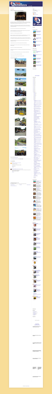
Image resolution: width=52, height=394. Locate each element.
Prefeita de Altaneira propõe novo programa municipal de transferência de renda (38, 31)
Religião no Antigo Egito (36, 157)
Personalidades (34, 314)
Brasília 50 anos (35, 120)
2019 (33, 84)
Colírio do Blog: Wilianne (36, 159)
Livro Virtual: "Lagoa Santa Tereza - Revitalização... (37, 154)
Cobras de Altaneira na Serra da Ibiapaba (37, 129)
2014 (33, 88)
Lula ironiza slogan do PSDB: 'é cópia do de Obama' (37, 152)
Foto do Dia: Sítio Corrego (36, 147)
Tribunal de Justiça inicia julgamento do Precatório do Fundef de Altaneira (38, 243)
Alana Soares (35, 13)
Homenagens (34, 313)
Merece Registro (35, 115)
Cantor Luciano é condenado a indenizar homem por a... (37, 111)
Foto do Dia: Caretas (35, 171)
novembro (35, 93)
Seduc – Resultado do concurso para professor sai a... (38, 125)
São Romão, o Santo (35, 153)
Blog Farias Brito (35, 293)
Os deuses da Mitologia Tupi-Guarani (37, 128)
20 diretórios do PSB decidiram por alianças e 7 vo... (37, 106)
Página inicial (20, 184)
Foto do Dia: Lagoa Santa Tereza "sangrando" (37, 137)
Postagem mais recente (12, 184)
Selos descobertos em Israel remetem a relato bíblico (38, 257)
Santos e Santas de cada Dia (38, 184)
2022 (33, 81)
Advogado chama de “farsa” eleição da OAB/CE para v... (37, 121)
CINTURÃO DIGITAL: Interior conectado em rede (37, 146)
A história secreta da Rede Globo (36, 158)
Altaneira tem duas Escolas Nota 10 (39, 41)
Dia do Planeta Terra (35, 119)
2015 (33, 87)
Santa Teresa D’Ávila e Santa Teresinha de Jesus (38, 188)
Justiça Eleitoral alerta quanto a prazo (37, 131)
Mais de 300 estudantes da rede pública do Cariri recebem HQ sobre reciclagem (38, 234)
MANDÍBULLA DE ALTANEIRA (36, 270)
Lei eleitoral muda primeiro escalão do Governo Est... (37, 172)
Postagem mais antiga (28, 184)
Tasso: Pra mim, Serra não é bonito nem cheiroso (37, 126)
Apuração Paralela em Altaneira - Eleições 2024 (38, 208)
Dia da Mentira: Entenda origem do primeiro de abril (37, 174)
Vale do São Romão (35, 279)
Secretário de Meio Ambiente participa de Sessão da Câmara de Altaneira (38, 38)
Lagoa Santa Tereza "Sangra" (36, 145)
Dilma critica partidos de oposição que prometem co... (37, 161)
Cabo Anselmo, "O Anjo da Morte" (37, 165)
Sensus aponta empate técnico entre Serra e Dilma (37, 138)
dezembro (35, 92)
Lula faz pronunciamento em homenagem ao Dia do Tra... (37, 100)
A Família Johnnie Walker (38, 192)
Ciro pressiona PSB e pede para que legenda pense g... (37, 155)
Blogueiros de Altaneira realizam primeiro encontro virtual (38, 252)
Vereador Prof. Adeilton (35, 251)
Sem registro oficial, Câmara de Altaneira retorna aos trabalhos (38, 65)
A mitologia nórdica (35, 162)
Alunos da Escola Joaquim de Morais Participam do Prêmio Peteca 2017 (38, 280)
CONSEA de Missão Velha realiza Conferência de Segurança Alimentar (38, 297)
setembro (34, 95)
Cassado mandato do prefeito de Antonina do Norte (37, 127)
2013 (33, 89)
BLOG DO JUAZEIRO (35, 296)
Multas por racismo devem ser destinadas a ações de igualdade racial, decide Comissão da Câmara (38, 229)
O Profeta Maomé (35, 114)
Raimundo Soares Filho (36, 14)
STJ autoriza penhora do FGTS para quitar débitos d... (37, 139)
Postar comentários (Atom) (14, 185)
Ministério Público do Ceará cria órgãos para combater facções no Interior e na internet (38, 239)
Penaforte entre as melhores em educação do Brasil (38, 285)
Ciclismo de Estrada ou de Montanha (37, 134)
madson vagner (34, 265)
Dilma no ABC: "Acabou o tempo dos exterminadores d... (37, 150)
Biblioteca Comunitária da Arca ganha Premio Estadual (37, 104)
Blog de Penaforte (35, 284)
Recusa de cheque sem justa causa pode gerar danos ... (37, 133)
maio (34, 98)
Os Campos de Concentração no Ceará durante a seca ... (38, 144)
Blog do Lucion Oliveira (35, 237)
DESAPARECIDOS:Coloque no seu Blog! (37, 324)
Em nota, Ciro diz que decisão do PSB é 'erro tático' (37, 108)
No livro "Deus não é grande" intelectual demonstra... (37, 141)
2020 (33, 83)
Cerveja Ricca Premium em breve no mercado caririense (37, 167)
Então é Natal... (37, 196)
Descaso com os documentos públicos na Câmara (37, 142)
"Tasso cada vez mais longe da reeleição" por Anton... (37, 101)
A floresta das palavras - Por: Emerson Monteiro (38, 247)
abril (34, 99)
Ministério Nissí (34, 256)
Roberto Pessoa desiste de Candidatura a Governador (37, 164)
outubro (34, 94)
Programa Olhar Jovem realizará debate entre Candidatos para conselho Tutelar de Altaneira (38, 290)
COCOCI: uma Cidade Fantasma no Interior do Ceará (38, 212)
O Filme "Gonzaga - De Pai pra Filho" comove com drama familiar (38, 217)
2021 (33, 82)
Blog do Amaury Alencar (35, 223)
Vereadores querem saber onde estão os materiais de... (37, 148)
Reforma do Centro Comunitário (36, 168)
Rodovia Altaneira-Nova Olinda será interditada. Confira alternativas (38, 52)
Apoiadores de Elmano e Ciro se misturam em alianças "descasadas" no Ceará (39, 45)
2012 (33, 90)
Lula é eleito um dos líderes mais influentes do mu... (37, 103)
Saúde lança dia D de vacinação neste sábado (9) (37, 294)
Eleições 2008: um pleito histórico (38, 204)
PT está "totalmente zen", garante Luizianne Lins (37, 122)
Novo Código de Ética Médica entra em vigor (37, 143)
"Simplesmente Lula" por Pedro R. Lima (37, 105)
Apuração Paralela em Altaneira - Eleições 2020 (38, 181)
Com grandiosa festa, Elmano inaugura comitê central (38, 34)
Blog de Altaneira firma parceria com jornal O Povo (37, 136)
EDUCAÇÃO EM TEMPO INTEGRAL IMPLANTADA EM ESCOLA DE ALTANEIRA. (38, 272)
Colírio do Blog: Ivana (36, 130)
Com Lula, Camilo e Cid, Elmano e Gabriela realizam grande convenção (38, 62)
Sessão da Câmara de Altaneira (38, 275)
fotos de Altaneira (34, 311)
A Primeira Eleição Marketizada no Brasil (37, 116)
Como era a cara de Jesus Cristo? (38, 200)
